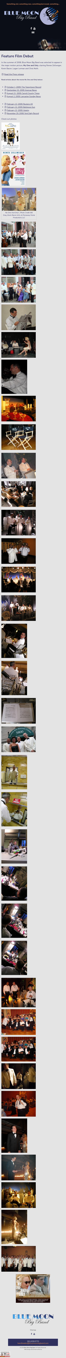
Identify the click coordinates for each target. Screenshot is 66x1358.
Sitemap (33, 1330)
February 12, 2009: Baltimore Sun (21, 107)
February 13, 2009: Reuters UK (20, 104)
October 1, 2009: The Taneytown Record (24, 87)
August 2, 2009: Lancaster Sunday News (24, 96)
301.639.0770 (33, 1341)
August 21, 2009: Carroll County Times (23, 93)
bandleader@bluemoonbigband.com (33, 1343)
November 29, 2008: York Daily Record (23, 113)
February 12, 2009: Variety (18, 110)
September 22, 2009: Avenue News (22, 90)
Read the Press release (14, 74)
